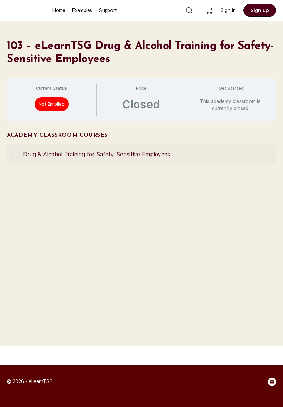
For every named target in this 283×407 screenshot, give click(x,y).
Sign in (228, 10)
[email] (272, 382)
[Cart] (209, 10)
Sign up (260, 10)
